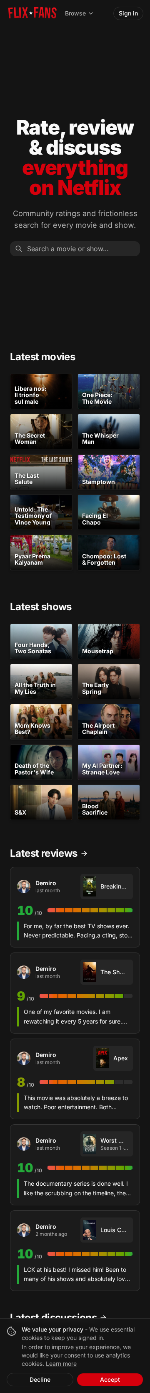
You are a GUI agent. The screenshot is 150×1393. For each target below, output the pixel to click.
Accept (110, 1379)
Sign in (128, 13)
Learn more (61, 1363)
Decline (40, 1379)
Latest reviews (44, 853)
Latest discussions (53, 1318)
